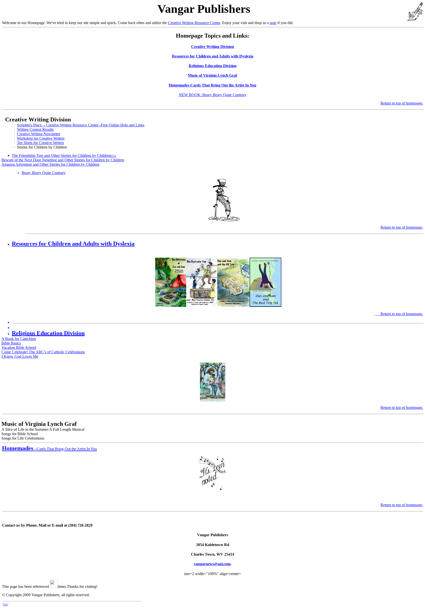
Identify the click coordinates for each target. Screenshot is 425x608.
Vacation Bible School (18, 347)
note (273, 23)
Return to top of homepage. (401, 103)
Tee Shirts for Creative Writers (40, 143)
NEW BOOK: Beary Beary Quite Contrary (212, 95)
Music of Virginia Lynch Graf (212, 75)
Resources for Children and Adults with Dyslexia (212, 56)
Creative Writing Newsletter (38, 134)
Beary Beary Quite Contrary (44, 173)
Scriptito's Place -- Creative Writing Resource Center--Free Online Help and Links (80, 125)
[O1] (113, 156)
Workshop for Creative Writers (40, 138)
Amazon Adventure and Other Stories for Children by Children (50, 164)
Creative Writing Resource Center (194, 23)
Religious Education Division (213, 66)
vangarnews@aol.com (212, 564)
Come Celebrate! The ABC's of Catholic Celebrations (43, 352)
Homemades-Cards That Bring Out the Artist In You (212, 85)
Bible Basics (11, 343)
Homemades (49, 448)
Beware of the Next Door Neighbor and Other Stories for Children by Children (62, 160)
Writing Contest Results (35, 129)
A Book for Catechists (18, 339)
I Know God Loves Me (19, 356)
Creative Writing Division (212, 46)
